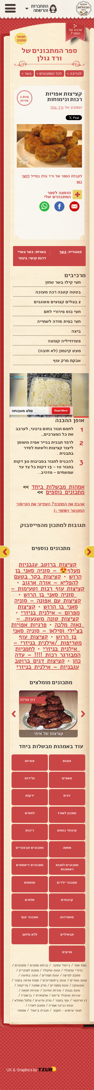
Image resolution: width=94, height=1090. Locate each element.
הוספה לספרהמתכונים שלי (57, 194)
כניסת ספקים (39, 965)
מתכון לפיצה (71, 975)
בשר (62, 251)
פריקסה (22, 985)
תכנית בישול (39, 1010)
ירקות (29, 795)
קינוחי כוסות (67, 830)
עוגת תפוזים (50, 975)
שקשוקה (78, 985)
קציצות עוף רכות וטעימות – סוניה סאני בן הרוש (47, 591)
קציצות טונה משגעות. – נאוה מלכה (50, 621)
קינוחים (67, 899)
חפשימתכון (21, 38)
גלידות (30, 778)
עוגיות (30, 760)
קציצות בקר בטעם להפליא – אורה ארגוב (46, 579)
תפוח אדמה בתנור (26, 980)
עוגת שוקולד (51, 970)
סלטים (29, 899)
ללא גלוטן (29, 934)
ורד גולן (56, 107)
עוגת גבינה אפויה (61, 1005)
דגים (66, 795)
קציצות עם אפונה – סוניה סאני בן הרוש (47, 603)
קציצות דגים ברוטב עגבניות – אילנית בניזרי (47, 664)
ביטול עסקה (61, 965)
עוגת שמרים (78, 980)
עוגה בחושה (29, 975)
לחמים (30, 813)
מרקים (67, 952)
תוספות (29, 882)
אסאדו (21, 1010)
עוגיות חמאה (30, 990)
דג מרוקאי (80, 1000)
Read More (61, 410)
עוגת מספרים (59, 985)
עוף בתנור (62, 1000)
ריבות (29, 830)
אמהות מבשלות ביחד (58, 487)
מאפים (67, 778)
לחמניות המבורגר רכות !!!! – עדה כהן (48, 655)
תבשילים (67, 934)
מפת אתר (80, 965)
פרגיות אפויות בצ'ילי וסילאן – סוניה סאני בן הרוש (47, 630)
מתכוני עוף (29, 917)
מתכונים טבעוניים (30, 847)
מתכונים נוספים (65, 492)
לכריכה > (74, 73)
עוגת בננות (72, 990)
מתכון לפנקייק (29, 970)
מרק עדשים (43, 1000)
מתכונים (20, 965)
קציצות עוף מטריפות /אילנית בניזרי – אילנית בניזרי (48, 643)
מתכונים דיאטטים (29, 865)
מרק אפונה (39, 985)
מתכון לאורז (67, 813)
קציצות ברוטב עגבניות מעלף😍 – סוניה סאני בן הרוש (48, 570)
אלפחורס (42, 995)
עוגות (67, 760)
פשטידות (67, 917)
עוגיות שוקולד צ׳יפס (66, 995)
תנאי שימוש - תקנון (66, 1010)
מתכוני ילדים (67, 882)
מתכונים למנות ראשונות (67, 867)
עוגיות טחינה (52, 990)
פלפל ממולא (23, 1000)
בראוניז (26, 995)
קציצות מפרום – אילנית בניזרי (49, 609)
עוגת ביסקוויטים (54, 980)
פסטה (67, 847)
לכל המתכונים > (49, 73)
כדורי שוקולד (73, 970)
